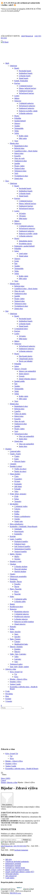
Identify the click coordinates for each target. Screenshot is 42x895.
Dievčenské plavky (25, 356)
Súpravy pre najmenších (27, 371)
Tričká (16, 133)
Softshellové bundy (25, 73)
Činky (16, 476)
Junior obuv (23, 439)
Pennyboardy (19, 531)
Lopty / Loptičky (16, 539)
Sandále (17, 163)
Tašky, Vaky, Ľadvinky (18, 654)
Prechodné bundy (25, 71)
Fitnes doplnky (15, 474)
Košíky (16, 511)
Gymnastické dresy (21, 329)
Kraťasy (17, 83)
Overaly (22, 376)
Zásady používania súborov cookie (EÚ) (19, 872)
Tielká (16, 391)
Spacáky (17, 637)
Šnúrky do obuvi (20, 471)
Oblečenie (13, 66)
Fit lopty (17, 481)
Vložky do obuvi (20, 469)
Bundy (16, 68)
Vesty (16, 141)
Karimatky (18, 484)
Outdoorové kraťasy (26, 91)
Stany (16, 634)
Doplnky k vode (15, 561)
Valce (16, 491)
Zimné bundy (23, 78)
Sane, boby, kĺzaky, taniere (19, 667)
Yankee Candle (15, 684)
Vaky (16, 662)
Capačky (17, 411)
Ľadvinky (17, 659)
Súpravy (17, 123)
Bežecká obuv (19, 148)
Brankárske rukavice (21, 612)
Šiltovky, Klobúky (16, 647)
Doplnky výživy (15, 682)
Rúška (12, 629)
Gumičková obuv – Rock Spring (25, 151)
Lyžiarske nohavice (25, 113)
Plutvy (16, 592)
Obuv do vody (19, 158)
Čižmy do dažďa (20, 414)
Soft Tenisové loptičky (22, 546)
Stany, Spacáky (15, 632)
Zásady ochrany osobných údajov (17, 870)
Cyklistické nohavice (26, 103)
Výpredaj (8, 701)
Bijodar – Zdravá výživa (18, 679)
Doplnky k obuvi (16, 466)
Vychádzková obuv (21, 176)
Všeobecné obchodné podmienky (17, 861)
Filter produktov (7, 805)
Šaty (15, 264)
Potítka (16, 514)
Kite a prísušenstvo (16, 524)
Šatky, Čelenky (15, 639)
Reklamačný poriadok (13, 864)
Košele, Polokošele (21, 81)
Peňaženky (14, 579)
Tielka (16, 131)
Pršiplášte (17, 118)
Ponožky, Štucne (16, 582)
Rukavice (13, 609)
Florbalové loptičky (21, 541)
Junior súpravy (24, 374)
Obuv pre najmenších (26, 436)
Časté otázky (9, 878)
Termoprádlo (18, 128)
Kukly (16, 459)
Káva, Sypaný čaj (16, 672)
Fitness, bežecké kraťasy (27, 88)
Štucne (16, 586)
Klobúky (17, 649)
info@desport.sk (27, 36)
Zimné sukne (23, 256)
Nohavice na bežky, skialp (28, 111)
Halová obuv (19, 153)
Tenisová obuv (19, 168)
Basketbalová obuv (21, 146)
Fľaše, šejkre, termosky (18, 494)
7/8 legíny (22, 216)
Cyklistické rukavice (21, 614)
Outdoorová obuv (20, 161)
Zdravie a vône (10, 669)
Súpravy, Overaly (20, 369)
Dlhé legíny (23, 218)
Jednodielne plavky (25, 241)
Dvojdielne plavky (25, 244)
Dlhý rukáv (23, 138)
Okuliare (13, 564)
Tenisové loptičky (20, 552)
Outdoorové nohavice (26, 108)
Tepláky (17, 126)
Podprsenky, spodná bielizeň (24, 246)
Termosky (17, 501)
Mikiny (16, 98)
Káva (16, 677)
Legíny (16, 96)
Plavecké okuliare (20, 569)
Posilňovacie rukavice (22, 617)
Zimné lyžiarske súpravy (27, 379)
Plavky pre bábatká (25, 361)
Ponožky (17, 584)
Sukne (16, 251)
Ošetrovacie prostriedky (18, 576)
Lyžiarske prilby (20, 601)
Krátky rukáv (23, 136)
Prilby (12, 597)
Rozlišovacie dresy (16, 607)
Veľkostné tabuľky (12, 874)
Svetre (16, 261)
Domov (3, 782)
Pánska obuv (14, 143)
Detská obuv (14, 404)
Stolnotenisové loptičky (22, 549)
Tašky (16, 657)
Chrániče (13, 464)
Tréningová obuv (20, 171)
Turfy (16, 173)
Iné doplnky (14, 504)
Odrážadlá (18, 529)
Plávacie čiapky (19, 461)
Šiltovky (17, 652)
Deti (6, 311)
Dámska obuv (15, 284)
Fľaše (16, 496)
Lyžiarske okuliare (20, 567)
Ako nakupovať (11, 876)
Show (5, 778)
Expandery (18, 479)
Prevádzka (9, 694)
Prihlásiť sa (26, 840)
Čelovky (17, 509)
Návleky (17, 559)
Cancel (3, 780)
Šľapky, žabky (19, 166)
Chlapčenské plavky (26, 359)
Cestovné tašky (15, 451)
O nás (7, 691)
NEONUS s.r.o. (15, 893)
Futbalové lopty (19, 544)
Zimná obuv (18, 178)
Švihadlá (17, 489)
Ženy (7, 181)
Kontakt (8, 699)
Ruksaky (13, 627)
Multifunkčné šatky (21, 644)
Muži (7, 63)
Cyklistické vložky (21, 506)
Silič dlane (18, 486)
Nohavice (17, 101)
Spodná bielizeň (20, 121)
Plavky (16, 116)
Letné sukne (23, 253)
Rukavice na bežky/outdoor (24, 622)
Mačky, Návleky (16, 554)
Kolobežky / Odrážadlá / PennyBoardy (23, 526)
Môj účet (8, 859)
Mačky (16, 556)
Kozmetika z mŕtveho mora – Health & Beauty (21, 769)
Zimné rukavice (19, 624)
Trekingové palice (16, 664)
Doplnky (8, 449)
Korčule (13, 536)
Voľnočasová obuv (21, 434)
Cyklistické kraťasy (26, 86)
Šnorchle (17, 594)
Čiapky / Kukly (15, 454)
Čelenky (17, 642)
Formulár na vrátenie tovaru (15, 868)
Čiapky (16, 456)
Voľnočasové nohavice (27, 106)
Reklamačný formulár (13, 866)
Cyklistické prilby (20, 599)
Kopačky (17, 156)
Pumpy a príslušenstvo (22, 516)
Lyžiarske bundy (25, 76)
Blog (7, 696)
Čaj (15, 674)
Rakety (12, 604)
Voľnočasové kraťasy (26, 93)
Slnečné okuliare (20, 571)
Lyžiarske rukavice (21, 619)
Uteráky (17, 519)
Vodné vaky (18, 521)
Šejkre (16, 499)
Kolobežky (18, 534)
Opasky (12, 574)
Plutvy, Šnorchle (16, 589)
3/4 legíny (22, 213)
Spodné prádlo (19, 381)
